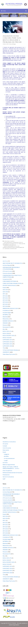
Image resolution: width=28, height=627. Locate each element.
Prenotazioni (6, 475)
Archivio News (6, 241)
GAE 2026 (5, 292)
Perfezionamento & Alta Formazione (12, 472)
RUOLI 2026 (6, 333)
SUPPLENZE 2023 (7, 339)
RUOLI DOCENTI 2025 (8, 335)
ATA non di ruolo (7, 271)
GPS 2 (4, 294)
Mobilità (5, 317)
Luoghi (6, 460)
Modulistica (6, 319)
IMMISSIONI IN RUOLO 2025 (10, 308)
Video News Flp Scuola (9, 354)
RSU (4, 329)
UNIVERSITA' (6, 352)
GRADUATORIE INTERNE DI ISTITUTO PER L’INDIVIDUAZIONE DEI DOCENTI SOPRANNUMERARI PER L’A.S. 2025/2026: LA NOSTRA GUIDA (13, 247)
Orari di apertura (7, 470)
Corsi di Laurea (7, 448)
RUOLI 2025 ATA (7, 331)
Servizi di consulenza (8, 477)
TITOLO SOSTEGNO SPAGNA (10, 350)
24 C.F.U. (5, 261)
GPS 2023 (5, 300)
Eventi (4, 287)
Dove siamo (6, 450)
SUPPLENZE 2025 (7, 344)
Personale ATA (7, 327)
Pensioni (5, 325)
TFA (4, 348)
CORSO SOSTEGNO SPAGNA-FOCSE (12, 283)
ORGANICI (5, 323)
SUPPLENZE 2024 (7, 342)
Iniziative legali (7, 312)
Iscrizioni (5, 462)
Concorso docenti (7, 273)
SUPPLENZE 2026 (7, 346)
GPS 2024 (5, 302)
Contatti (5, 446)
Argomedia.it (16, 625)
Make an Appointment (9, 464)
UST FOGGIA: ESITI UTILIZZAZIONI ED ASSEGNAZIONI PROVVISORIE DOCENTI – (4, 17)
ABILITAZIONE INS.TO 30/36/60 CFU (12, 263)
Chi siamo (5, 444)
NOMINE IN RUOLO (8, 321)
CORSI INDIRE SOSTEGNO (9, 281)
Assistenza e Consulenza (9, 441)
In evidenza (12, 241)
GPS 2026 (5, 306)
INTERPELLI (6, 314)
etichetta (6, 456)
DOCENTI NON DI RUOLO (9, 285)
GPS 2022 (5, 296)
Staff (4, 479)
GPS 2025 (5, 304)
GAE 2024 (5, 289)
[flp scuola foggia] (14, 4)
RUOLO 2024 (6, 337)
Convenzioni (6, 279)
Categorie (6, 454)
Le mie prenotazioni (9, 458)
